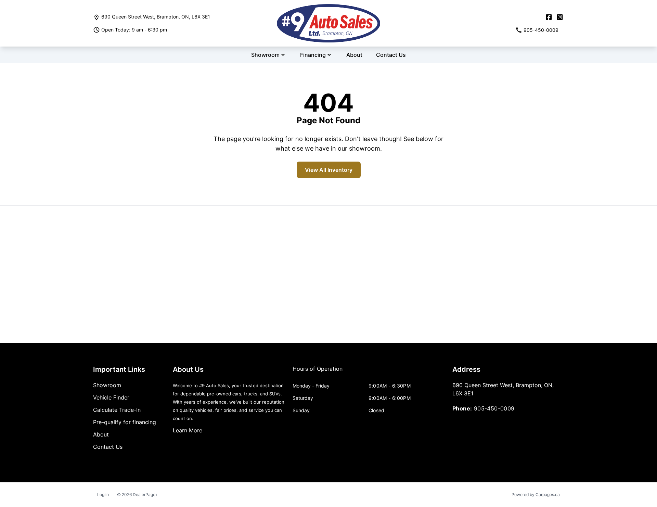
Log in (103, 494)
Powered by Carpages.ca (536, 494)
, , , (155, 17)
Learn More (187, 430)
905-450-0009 (494, 408)
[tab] (318, 372)
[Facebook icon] (549, 17)
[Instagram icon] (560, 17)
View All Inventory (328, 169)
